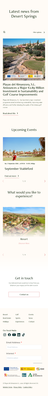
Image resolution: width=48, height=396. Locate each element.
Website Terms (7, 387)
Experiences (20, 322)
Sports (18, 318)
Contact (31, 322)
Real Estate (7, 318)
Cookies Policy (27, 387)
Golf (17, 314)
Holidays (6, 322)
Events (31, 314)
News (31, 318)
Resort (5, 314)
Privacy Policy (18, 387)
